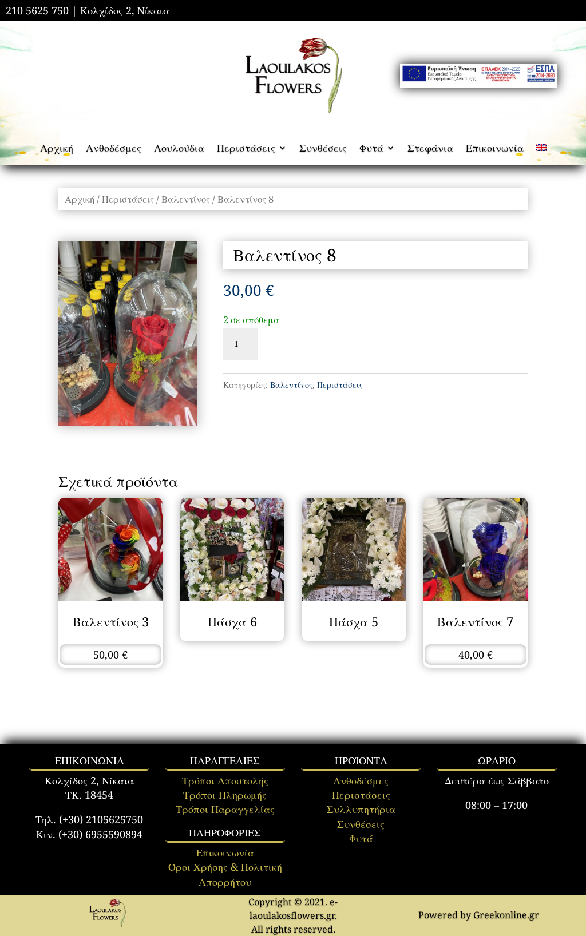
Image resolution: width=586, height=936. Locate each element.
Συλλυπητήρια (361, 809)
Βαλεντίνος (185, 198)
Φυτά (371, 149)
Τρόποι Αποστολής (225, 780)
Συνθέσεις (323, 149)
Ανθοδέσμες (113, 149)
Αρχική (56, 149)
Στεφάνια (430, 149)
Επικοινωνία (495, 149)
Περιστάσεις (246, 149)
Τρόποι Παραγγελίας (225, 809)
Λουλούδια (179, 149)
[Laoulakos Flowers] (107, 925)
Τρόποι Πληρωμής (225, 795)
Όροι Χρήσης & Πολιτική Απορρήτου (225, 874)
